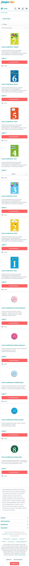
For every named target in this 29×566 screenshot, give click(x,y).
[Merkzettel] (18, 8)
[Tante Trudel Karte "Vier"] (14, 151)
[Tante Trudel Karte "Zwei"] (14, 225)
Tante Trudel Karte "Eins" (9, 271)
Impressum (22, 539)
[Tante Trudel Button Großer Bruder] (14, 374)
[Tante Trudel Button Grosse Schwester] (14, 300)
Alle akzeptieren (18, 559)
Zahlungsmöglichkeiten (21, 541)
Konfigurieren (14, 563)
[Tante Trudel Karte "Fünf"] (14, 113)
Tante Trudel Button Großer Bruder (12, 382)
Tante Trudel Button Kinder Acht (12, 457)
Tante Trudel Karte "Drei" (9, 196)
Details (13, 174)
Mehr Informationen (20, 555)
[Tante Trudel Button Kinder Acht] (14, 449)
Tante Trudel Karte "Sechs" (10, 84)
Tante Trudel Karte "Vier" (9, 159)
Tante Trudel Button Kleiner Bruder (12, 420)
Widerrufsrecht (6, 539)
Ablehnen (8, 559)
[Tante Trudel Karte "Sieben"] (14, 39)
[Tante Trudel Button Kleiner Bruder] (14, 412)
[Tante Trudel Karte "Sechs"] (14, 76)
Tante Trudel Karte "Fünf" (10, 121)
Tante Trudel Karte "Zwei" (10, 233)
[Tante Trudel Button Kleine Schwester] (14, 337)
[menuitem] (4, 8)
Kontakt (4, 541)
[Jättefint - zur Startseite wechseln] (8, 3)
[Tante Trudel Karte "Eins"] (14, 263)
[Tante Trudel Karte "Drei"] (14, 188)
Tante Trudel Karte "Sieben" (10, 47)
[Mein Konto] (22, 8)
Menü (5, 8)
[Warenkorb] (26, 8)
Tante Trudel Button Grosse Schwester (13, 308)
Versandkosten (5, 534)
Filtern (5, 24)
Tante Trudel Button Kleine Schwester (13, 345)
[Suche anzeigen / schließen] (15, 8)
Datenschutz (15, 539)
